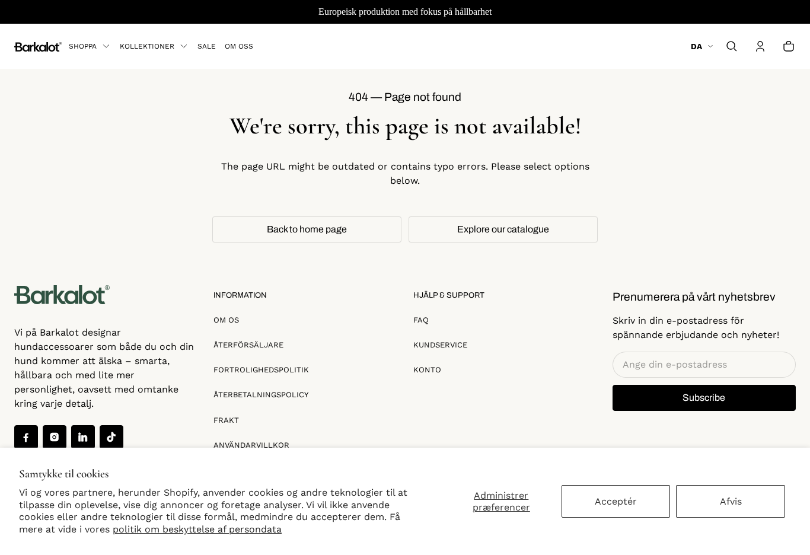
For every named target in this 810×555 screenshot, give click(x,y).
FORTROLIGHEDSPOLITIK (261, 369)
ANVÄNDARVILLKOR (251, 445)
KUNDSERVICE (440, 344)
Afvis (731, 501)
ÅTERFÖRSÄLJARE (248, 344)
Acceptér (616, 501)
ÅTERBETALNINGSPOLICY (260, 394)
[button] (732, 46)
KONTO (427, 369)
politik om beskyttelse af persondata (197, 529)
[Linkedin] (83, 437)
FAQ (421, 319)
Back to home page (307, 229)
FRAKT (226, 420)
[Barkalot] (38, 46)
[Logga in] (760, 46)
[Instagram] (54, 437)
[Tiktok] (111, 437)
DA (696, 46)
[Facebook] (26, 437)
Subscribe (704, 398)
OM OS (226, 319)
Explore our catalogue (503, 229)
